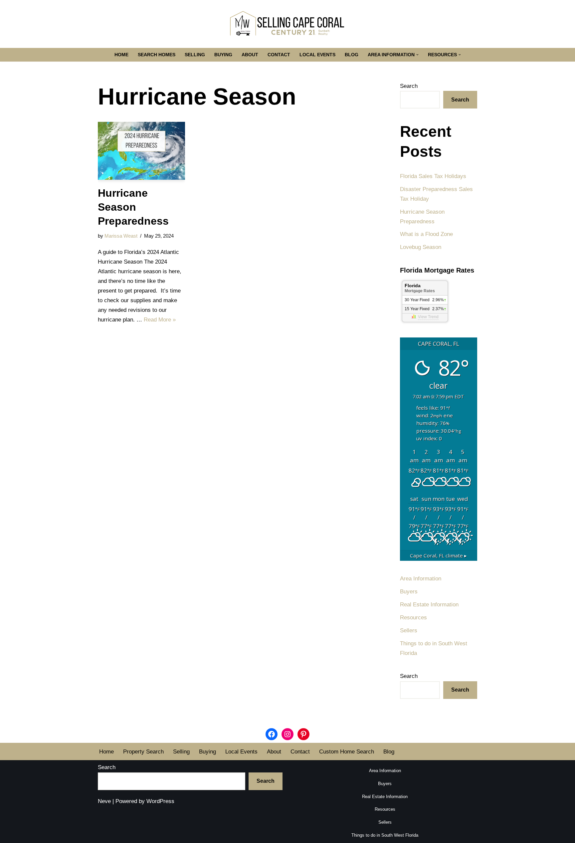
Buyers (409, 591)
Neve (104, 801)
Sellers (408, 630)
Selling (195, 54)
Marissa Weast (120, 236)
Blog (351, 54)
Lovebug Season (420, 247)
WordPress (160, 801)
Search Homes (156, 54)
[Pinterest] (303, 734)
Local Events (317, 54)
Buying (223, 54)
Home (121, 54)
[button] (417, 55)
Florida (420, 288)
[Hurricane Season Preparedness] (141, 151)
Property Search (143, 751)
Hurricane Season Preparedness (133, 207)
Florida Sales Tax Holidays (433, 176)
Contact (279, 54)
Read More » (160, 319)
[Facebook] (272, 734)
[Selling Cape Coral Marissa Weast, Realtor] (287, 24)
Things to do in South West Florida (384, 835)
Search (409, 86)
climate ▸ (438, 555)
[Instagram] (287, 734)
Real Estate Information (429, 604)
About (250, 54)
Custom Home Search (346, 751)
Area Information (420, 578)
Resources (413, 617)
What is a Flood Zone (426, 234)
